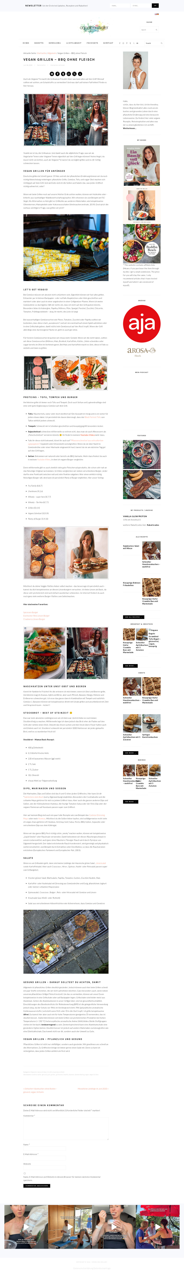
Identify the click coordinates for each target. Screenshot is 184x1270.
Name (26, 1144)
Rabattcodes (153, 525)
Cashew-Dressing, (97, 815)
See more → (130, 753)
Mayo (25, 818)
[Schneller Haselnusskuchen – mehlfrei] (151, 559)
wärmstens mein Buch (33, 797)
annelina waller (36, 1074)
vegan (87, 1074)
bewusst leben (42, 1072)
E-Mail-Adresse (30, 1154)
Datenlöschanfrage (102, 1268)
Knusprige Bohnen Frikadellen (131, 584)
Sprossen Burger (30, 612)
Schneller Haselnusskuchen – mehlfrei (151, 564)
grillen (53, 1074)
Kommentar (29, 1116)
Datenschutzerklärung (83, 1268)
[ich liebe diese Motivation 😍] (70, 1227)
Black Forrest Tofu (93, 417)
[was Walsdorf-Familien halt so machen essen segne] (158, 1227)
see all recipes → (133, 617)
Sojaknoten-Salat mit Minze (131, 547)
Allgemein (33, 1072)
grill (48, 1074)
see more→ (130, 666)
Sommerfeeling (80, 1074)
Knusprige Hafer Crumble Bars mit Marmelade (150, 601)
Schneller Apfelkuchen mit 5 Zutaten (131, 737)
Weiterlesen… (129, 128)
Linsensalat (101, 863)
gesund (44, 1074)
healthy (65, 1074)
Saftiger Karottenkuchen (150, 736)
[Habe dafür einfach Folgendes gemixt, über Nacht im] (26, 1227)
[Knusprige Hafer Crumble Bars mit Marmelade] (151, 596)
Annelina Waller (94, 26)
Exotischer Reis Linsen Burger (36, 616)
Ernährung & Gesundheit (56, 1072)
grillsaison (59, 1074)
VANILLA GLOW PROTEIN (135, 516)
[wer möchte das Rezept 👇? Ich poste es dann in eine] (114, 1227)
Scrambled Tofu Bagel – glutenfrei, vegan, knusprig (154, 641)
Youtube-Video (44, 459)
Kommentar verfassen (58, 65)
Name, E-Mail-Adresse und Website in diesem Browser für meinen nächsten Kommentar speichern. (62, 1178)
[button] (52, 74)
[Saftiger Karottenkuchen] (151, 732)
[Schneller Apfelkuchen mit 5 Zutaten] (142, 640)
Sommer (71, 1074)
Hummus (41, 818)
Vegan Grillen (94, 1074)
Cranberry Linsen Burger (34, 619)
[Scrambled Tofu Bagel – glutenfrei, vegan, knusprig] (155, 633)
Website (27, 1164)
